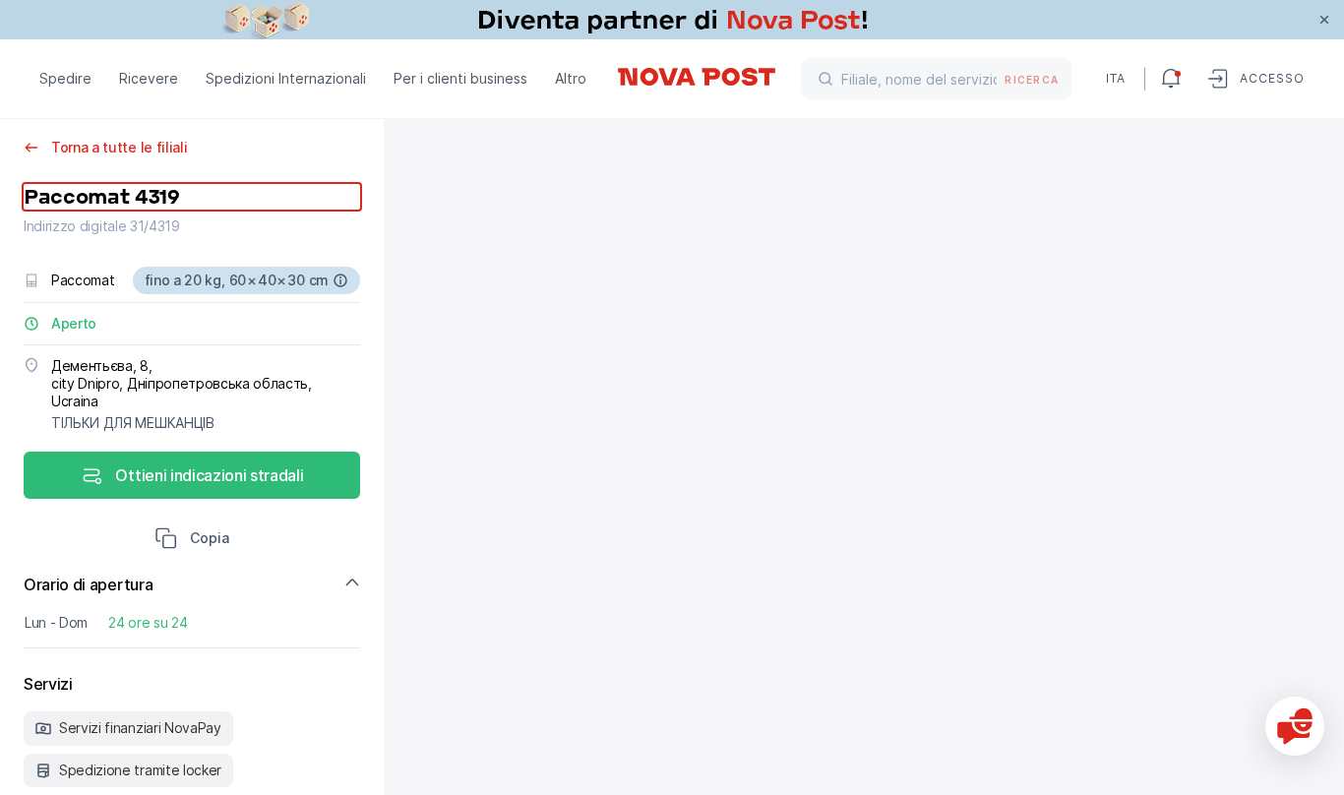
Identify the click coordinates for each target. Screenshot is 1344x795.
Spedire (65, 78)
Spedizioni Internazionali (286, 78)
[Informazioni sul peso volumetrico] (340, 280)
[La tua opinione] (1294, 726)
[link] (672, 19)
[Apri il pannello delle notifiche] (1171, 79)
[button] (191, 540)
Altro (570, 78)
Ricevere (148, 78)
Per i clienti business (460, 78)
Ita (1116, 78)
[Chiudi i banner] (1324, 20)
